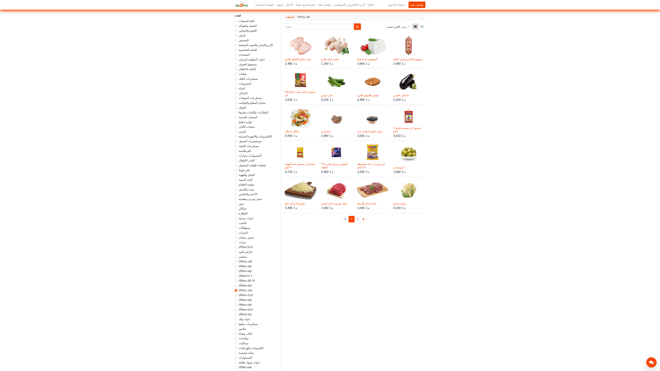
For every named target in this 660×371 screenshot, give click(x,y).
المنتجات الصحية (248, 117)
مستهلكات (245, 227)
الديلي (242, 35)
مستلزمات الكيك (248, 78)
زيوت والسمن (246, 189)
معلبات (243, 74)
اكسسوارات (245, 357)
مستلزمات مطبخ (248, 324)
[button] (405, 27)
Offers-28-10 (247, 280)
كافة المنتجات (247, 21)
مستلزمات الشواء (249, 146)
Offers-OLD (246, 295)
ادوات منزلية (246, 218)
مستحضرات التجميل (250, 141)
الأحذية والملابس (248, 194)
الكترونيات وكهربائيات (251, 348)
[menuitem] (264, 4)
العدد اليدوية (245, 179)
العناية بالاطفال (247, 69)
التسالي (243, 93)
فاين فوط (244, 170)
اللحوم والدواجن (248, 30)
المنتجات (290, 17)
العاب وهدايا (245, 333)
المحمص (244, 40)
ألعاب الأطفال (247, 160)
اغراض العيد (245, 252)
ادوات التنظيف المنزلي (252, 59)
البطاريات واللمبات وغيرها (253, 112)
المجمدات (244, 54)
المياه (242, 88)
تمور (241, 203)
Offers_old (245, 261)
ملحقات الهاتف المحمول (252, 165)
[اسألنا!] (651, 362)
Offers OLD (246, 247)
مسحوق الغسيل (248, 64)
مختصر (243, 256)
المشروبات (245, 83)
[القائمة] (422, 27)
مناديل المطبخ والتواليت (252, 102)
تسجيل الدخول (396, 4)
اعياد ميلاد (244, 319)
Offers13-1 (245, 276)
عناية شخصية (246, 353)
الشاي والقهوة (247, 175)
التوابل (242, 107)
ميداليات (243, 343)
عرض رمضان (246, 237)
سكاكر (242, 208)
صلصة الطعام (246, 184)
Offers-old (245, 266)
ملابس (242, 328)
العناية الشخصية (248, 50)
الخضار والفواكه (248, 25)
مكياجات (244, 338)
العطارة (243, 213)
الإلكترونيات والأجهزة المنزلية (255, 136)
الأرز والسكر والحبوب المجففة (256, 45)
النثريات (243, 232)
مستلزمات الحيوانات (250, 98)
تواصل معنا (417, 5)
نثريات (242, 242)
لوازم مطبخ (245, 122)
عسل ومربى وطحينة (250, 199)
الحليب (242, 223)
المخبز (242, 131)
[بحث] (357, 26)
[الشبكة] (415, 27)
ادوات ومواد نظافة (249, 362)
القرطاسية (245, 151)
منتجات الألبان (247, 126)
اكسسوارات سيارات (250, 155)
